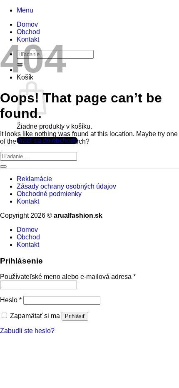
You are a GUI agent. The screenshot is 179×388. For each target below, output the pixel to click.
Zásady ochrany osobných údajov (66, 186)
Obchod (28, 31)
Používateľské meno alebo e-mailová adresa (68, 276)
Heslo (11, 299)
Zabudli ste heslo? (27, 330)
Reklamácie (34, 178)
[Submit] (3, 166)
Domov (27, 24)
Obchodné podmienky (49, 193)
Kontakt (28, 201)
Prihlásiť (75, 316)
